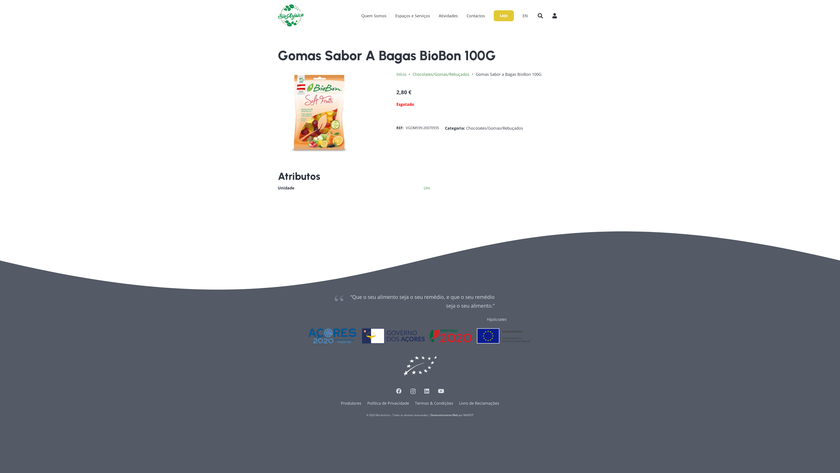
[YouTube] (441, 391)
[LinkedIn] (426, 391)
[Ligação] (291, 16)
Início (401, 74)
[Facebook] (399, 391)
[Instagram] (413, 391)
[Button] (556, 15)
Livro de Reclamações (479, 403)
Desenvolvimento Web (444, 415)
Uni (427, 188)
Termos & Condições (434, 403)
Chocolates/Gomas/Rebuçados (441, 74)
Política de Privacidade (388, 403)
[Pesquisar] (540, 15)
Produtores (351, 403)
